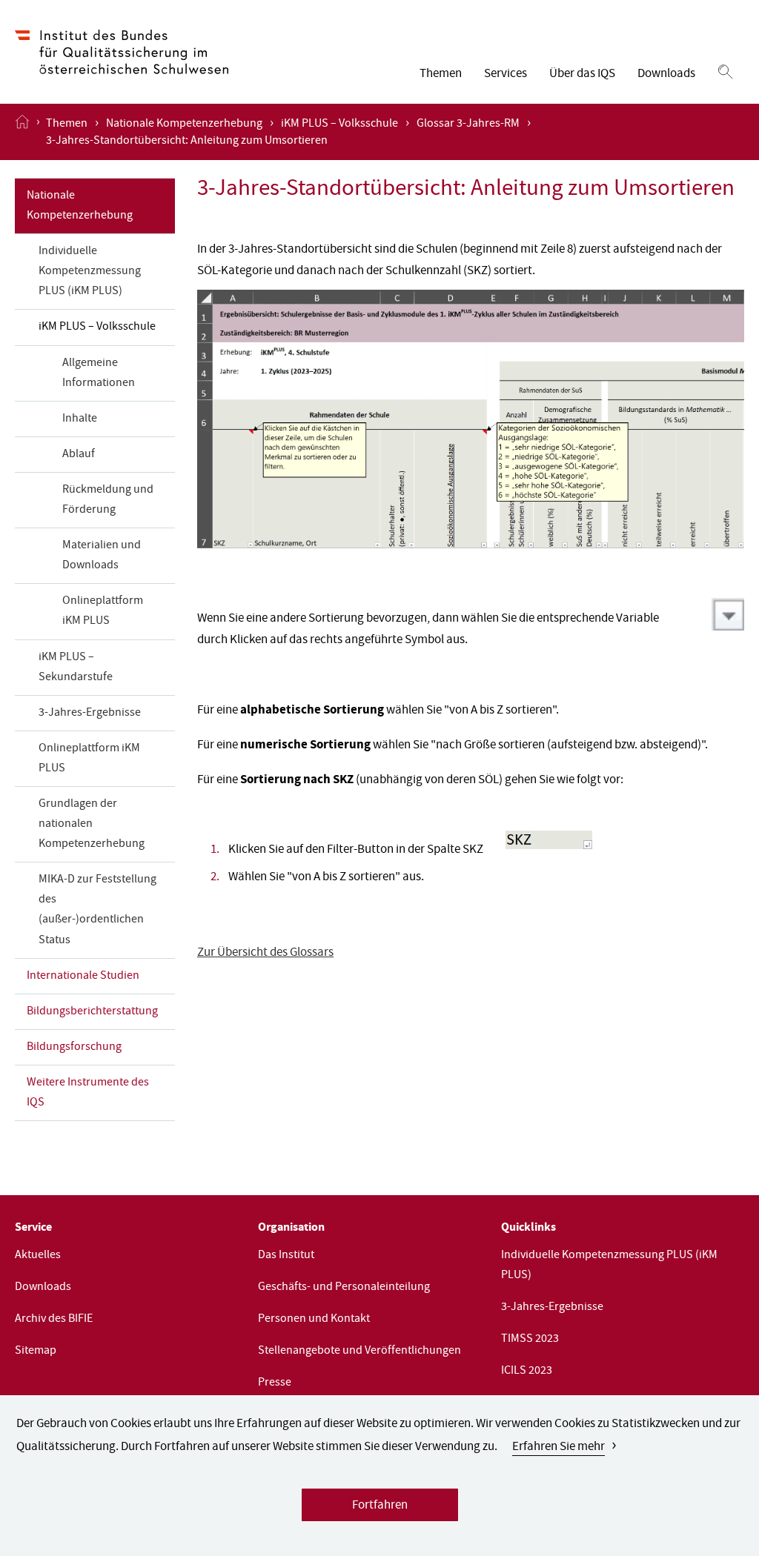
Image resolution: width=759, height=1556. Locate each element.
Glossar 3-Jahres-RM (468, 124)
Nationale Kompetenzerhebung (184, 124)
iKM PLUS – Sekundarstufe (76, 668)
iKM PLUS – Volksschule (339, 124)
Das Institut (286, 1256)
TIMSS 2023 (530, 1340)
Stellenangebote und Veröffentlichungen (359, 1351)
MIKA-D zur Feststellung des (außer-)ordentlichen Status (97, 910)
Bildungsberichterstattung (92, 1012)
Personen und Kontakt (314, 1320)
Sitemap (35, 1351)
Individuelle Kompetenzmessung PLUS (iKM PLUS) (90, 272)
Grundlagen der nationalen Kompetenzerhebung (92, 825)
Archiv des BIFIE (54, 1320)
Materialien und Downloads (101, 556)
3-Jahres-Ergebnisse (90, 713)
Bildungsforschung (74, 1048)
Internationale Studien (83, 976)
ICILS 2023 (526, 1371)
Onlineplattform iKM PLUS (102, 612)
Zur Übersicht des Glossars (265, 953)
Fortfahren (380, 1506)
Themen (441, 74)
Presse (274, 1383)
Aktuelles (38, 1256)
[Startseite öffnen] (22, 131)
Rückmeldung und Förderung (107, 500)
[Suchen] (725, 72)
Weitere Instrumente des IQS (88, 1093)
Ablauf (78, 455)
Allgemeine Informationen (98, 374)
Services (505, 74)
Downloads (666, 74)
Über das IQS (582, 74)
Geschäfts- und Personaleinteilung (344, 1288)
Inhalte (79, 419)
